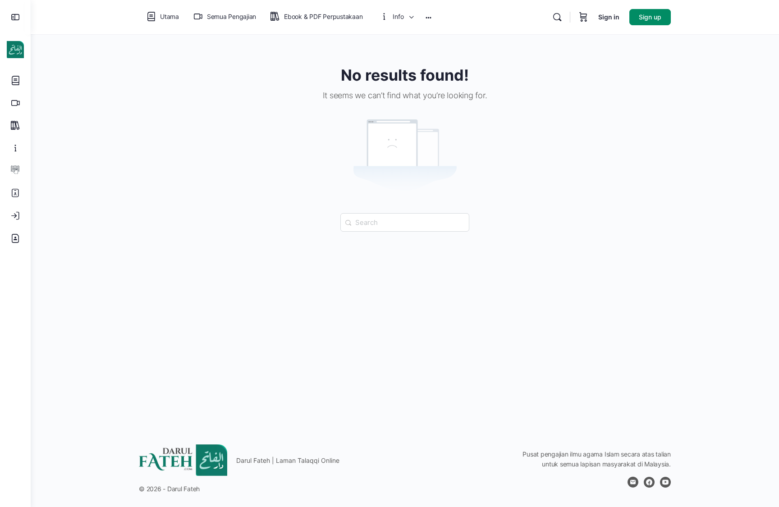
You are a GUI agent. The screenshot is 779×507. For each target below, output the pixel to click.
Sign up (650, 17)
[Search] (557, 17)
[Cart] (583, 17)
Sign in (608, 17)
